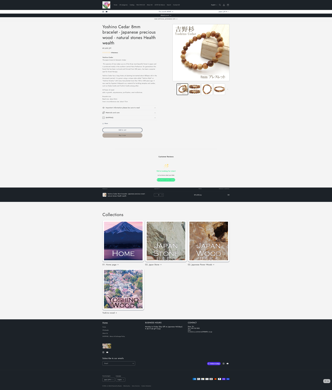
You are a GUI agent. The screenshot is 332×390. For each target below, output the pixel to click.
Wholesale (105, 330)
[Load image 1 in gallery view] (182, 89)
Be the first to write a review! (166, 180)
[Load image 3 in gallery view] (207, 89)
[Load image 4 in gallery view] (219, 89)
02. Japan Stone (152, 264)
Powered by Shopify (117, 386)
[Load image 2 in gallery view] (194, 89)
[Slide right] (228, 89)
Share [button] (106, 123)
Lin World (109, 386)
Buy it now (122, 135)
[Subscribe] (133, 363)
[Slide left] (174, 89)
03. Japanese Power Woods (200, 264)
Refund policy (126, 386)
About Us (105, 333)
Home (105, 322)
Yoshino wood (108, 313)
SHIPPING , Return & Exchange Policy (113, 336)
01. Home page (109, 264)
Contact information (146, 386)
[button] (220, 5)
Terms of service (136, 386)
